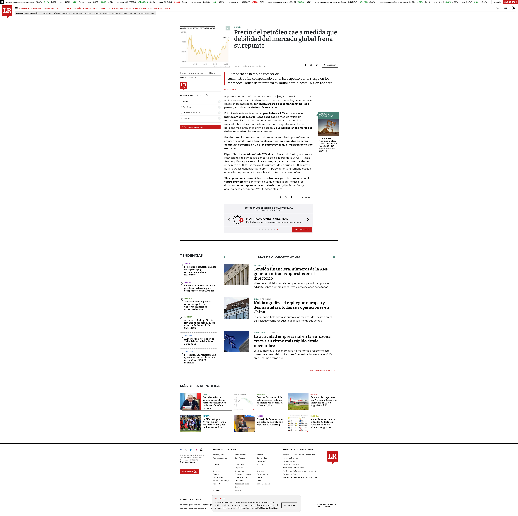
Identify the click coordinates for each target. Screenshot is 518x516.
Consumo (217, 464)
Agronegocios (219, 455)
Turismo (188, 336)
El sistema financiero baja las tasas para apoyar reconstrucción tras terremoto (200, 271)
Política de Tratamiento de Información (300, 471)
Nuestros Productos (291, 458)
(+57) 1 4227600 (187, 462)
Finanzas (216, 474)
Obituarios (239, 480)
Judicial (314, 394)
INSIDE (167, 8)
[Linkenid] (192, 450)
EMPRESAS (48, 8)
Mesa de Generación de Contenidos (299, 455)
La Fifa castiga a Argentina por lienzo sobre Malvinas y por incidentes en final (214, 423)
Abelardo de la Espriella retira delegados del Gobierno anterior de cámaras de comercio (197, 305)
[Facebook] (305, 65)
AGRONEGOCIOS (91, 8)
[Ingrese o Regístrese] (514, 8)
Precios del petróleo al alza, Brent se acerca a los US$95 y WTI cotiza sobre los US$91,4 (328, 144)
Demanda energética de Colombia (86, 13)
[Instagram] (197, 450)
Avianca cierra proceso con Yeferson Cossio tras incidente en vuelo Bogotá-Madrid (324, 401)
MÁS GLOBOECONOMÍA (321, 371)
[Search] (497, 8)
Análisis (260, 455)
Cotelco (133, 13)
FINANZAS (24, 8)
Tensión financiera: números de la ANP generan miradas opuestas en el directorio (291, 274)
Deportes (207, 416)
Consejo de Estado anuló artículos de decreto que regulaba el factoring (270, 422)
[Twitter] (311, 65)
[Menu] (17, 8)
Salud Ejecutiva (263, 484)
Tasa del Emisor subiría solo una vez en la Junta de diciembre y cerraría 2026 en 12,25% (270, 401)
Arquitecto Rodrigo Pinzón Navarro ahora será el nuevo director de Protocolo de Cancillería (199, 324)
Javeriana (46, 13)
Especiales (239, 471)
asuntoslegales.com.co (190, 505)
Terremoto (144, 13)
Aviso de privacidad (291, 464)
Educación (188, 352)
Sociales (216, 490)
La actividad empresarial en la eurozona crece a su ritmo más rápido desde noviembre (292, 341)
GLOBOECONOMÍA (72, 8)
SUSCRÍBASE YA (302, 230)
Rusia (205, 394)
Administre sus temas (193, 127)
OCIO (58, 8)
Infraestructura (241, 477)
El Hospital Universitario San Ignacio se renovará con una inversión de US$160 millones (200, 359)
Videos (238, 490)
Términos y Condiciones (293, 468)
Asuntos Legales (220, 458)
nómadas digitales (61, 13)
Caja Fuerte (240, 458)
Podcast (216, 484)
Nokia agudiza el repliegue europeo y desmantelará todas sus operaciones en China (291, 307)
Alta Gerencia (240, 455)
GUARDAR (331, 65)
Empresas (217, 471)
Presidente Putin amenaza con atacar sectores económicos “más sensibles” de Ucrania (214, 402)
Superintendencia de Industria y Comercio (301, 477)
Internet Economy (221, 480)
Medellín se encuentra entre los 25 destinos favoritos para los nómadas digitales (323, 423)
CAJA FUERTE (139, 8)
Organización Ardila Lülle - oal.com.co (326, 505)
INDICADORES (155, 8)
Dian (125, 13)
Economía (261, 464)
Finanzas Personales (243, 474)
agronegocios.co (210, 505)
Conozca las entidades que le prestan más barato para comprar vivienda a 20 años (200, 288)
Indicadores (218, 477)
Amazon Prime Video (111, 13)
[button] (228, 220)
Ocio (259, 480)
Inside (259, 477)
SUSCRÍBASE (510, 2)
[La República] (7, 11)
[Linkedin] (317, 65)
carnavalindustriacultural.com (193, 508)
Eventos (260, 471)
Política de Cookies (267, 508)
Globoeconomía (264, 474)
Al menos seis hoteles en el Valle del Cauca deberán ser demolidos (199, 341)
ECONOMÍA (36, 8)
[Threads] (202, 450)
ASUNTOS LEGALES (121, 8)
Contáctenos (288, 461)
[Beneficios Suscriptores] (506, 7)
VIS (152, 13)
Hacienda (188, 298)
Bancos (187, 264)
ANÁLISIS (105, 8)
